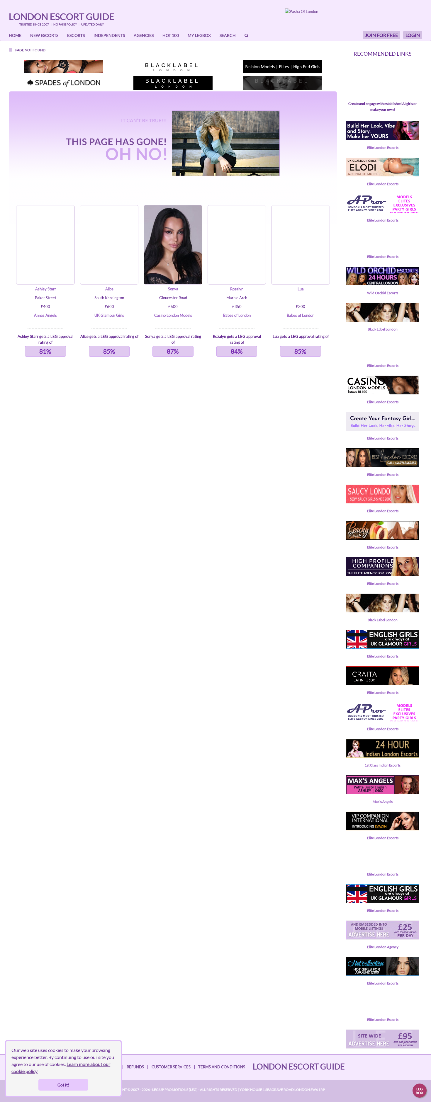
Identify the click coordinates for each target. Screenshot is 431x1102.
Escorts (76, 35)
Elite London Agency (382, 947)
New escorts (44, 35)
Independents (109, 35)
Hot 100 (170, 35)
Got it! (63, 1084)
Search (228, 35)
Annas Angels (45, 315)
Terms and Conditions (221, 1066)
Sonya (173, 289)
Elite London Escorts (382, 147)
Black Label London (383, 329)
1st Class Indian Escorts (383, 765)
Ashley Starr (45, 289)
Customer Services (171, 1066)
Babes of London (237, 315)
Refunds (135, 1066)
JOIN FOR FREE (381, 35)
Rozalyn (236, 289)
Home (15, 35)
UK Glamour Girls (109, 315)
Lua (301, 289)
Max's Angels (383, 801)
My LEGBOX (199, 35)
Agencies (144, 35)
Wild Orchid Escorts (382, 293)
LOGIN (412, 35)
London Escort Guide (61, 16)
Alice (109, 289)
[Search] (246, 35)
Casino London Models (173, 315)
